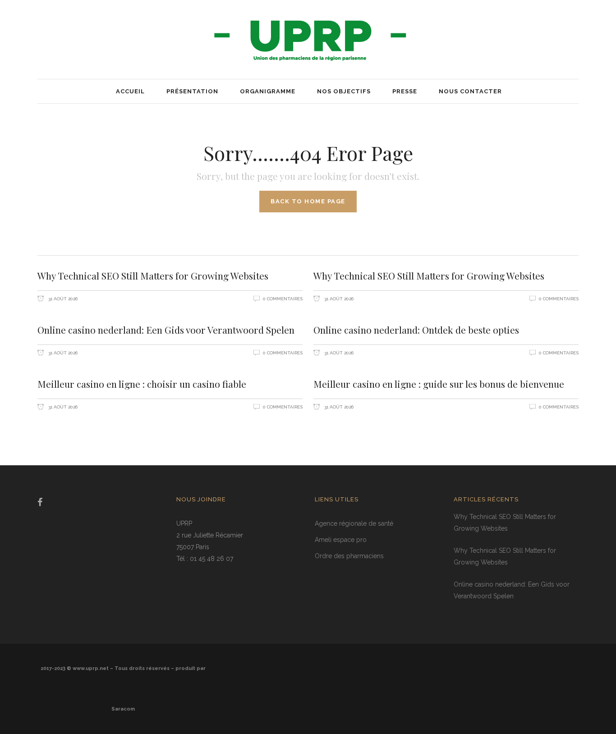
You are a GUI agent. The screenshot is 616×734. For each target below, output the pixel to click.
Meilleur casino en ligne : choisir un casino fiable (141, 383)
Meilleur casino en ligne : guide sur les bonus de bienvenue (438, 383)
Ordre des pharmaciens (349, 556)
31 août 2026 (62, 298)
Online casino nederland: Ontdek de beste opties (416, 329)
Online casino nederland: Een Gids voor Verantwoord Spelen (165, 329)
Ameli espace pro (341, 539)
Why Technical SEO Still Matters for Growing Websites (152, 275)
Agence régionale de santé (354, 523)
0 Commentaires (283, 298)
